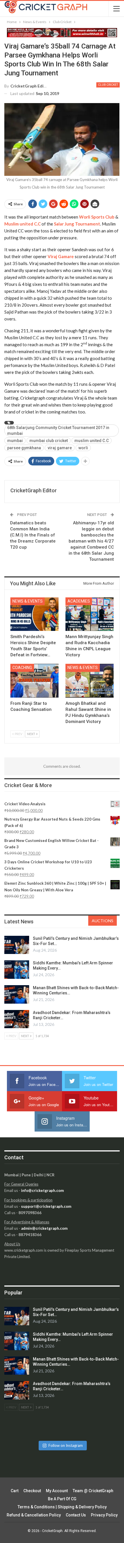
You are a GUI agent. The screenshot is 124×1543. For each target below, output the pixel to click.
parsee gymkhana (24, 448)
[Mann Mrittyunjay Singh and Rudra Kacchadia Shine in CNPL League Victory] (89, 614)
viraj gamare (60, 448)
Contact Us (76, 1515)
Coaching (22, 667)
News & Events (27, 601)
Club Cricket (108, 84)
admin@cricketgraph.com (44, 1228)
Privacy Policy (104, 1515)
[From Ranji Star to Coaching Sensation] (34, 681)
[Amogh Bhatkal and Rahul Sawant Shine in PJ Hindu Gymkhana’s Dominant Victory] (89, 681)
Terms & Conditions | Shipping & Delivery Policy (62, 1507)
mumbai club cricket (48, 440)
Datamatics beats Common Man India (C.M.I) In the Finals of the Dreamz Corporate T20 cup (33, 535)
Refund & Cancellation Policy (34, 1515)
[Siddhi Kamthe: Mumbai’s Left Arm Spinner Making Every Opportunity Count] (16, 969)
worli (83, 448)
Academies (78, 601)
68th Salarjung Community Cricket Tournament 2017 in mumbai (58, 430)
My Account (57, 1490)
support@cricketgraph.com (46, 1206)
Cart (14, 1490)
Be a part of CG (62, 1499)
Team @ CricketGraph (93, 1490)
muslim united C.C (91, 440)
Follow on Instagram (65, 1445)
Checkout (32, 1490)
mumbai (15, 440)
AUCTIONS (102, 920)
